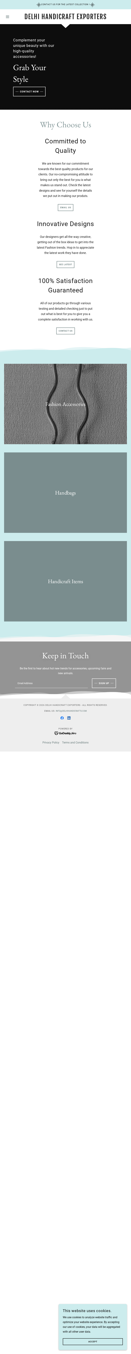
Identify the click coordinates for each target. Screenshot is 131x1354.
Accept (92, 1341)
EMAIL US (65, 207)
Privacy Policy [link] (50, 742)
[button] (13, 16)
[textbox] (51, 683)
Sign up (104, 683)
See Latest (65, 264)
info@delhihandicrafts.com (71, 711)
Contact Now (29, 91)
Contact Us (65, 331)
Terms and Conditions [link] (75, 742)
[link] (65, 18)
